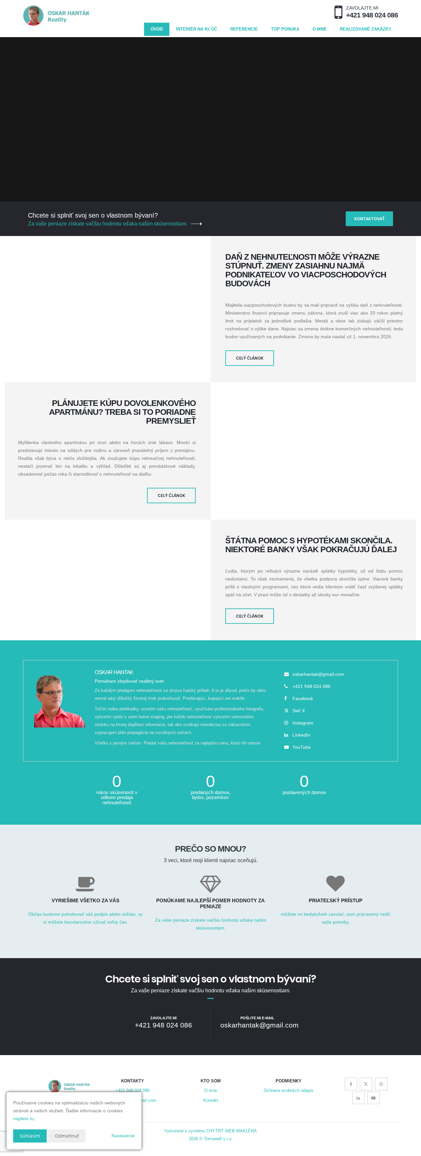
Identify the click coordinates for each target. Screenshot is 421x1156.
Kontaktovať (369, 219)
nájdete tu (23, 1118)
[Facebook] (351, 1084)
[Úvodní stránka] (69, 1086)
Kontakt (210, 1100)
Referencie (244, 29)
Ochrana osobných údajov (288, 1090)
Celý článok (249, 358)
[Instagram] (381, 1084)
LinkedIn (301, 735)
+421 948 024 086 (311, 686)
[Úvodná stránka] (56, 16)
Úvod (157, 29)
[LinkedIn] (358, 1098)
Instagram (302, 722)
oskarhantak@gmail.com (318, 674)
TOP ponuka (285, 29)
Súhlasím (30, 1136)
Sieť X (298, 710)
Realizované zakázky (365, 29)
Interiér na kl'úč (196, 29)
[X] (366, 1084)
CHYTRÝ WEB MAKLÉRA (231, 1131)
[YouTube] (374, 1098)
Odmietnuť (67, 1136)
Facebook (302, 698)
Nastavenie (123, 1135)
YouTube (301, 747)
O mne (319, 29)
